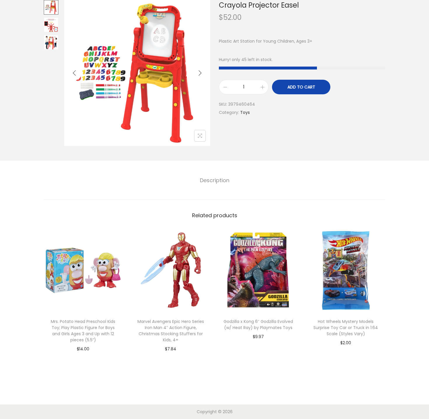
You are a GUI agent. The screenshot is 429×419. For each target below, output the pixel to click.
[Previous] (74, 73)
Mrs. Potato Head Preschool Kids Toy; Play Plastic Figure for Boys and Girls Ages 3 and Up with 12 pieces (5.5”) (83, 331)
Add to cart (301, 87)
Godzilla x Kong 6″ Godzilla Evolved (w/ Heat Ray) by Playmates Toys (258, 325)
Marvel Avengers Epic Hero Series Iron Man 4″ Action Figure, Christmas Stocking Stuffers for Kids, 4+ (170, 331)
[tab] (214, 180)
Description (214, 180)
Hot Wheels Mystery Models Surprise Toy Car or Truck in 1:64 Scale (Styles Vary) (345, 328)
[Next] (200, 73)
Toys (245, 112)
